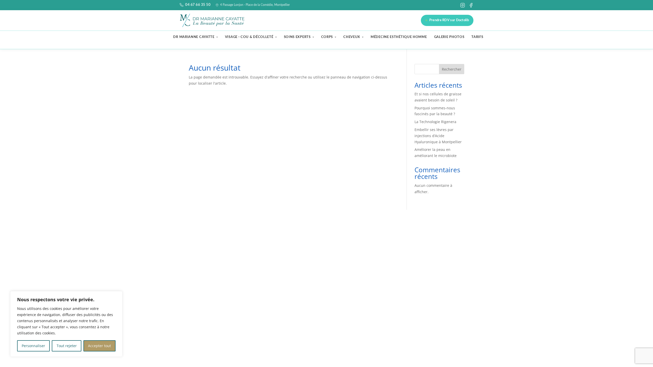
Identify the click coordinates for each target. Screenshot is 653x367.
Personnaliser (33, 345)
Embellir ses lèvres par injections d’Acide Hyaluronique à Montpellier (438, 135)
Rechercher (451, 69)
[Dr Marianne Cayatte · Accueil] (213, 20)
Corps (327, 37)
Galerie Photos (449, 37)
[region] (66, 324)
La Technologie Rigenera (435, 121)
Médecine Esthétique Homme (399, 37)
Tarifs (477, 37)
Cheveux (351, 37)
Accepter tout (99, 345)
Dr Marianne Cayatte (193, 37)
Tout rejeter (67, 345)
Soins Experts (297, 37)
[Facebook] (471, 5)
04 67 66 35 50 (197, 5)
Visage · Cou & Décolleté (249, 37)
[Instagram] (462, 5)
